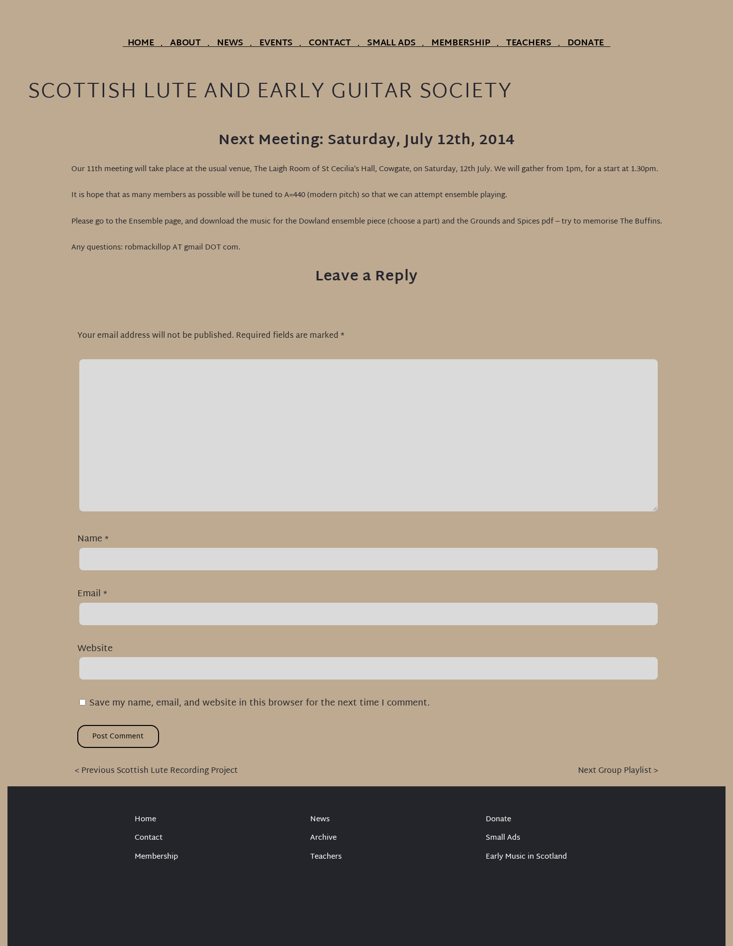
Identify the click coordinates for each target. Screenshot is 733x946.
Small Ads (391, 43)
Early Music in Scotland (526, 857)
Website (95, 649)
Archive (323, 838)
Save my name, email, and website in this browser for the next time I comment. (259, 703)
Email (92, 594)
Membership (460, 43)
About (185, 43)
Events (276, 43)
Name (93, 539)
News (230, 43)
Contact (330, 43)
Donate (585, 43)
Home (141, 43)
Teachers (529, 43)
